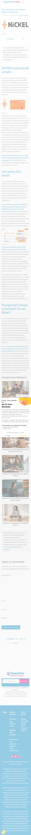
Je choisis (7, 435)
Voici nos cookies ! (7, 428)
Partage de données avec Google (10, 427)
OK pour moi (23, 435)
